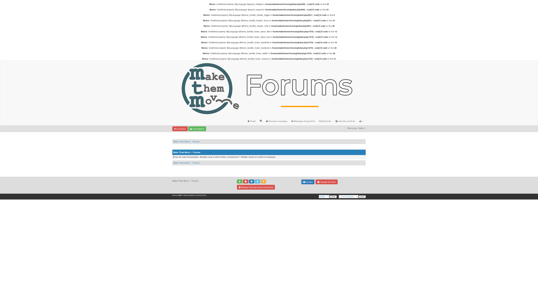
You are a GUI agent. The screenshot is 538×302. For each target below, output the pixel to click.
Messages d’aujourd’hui (304, 121)
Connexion (181, 128)
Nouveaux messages (277, 121)
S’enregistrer (198, 128)
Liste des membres (346, 121)
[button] (361, 121)
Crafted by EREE (188, 195)
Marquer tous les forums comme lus (257, 187)
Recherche (326, 121)
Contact (309, 182)
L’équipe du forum (327, 182)
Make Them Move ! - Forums (186, 141)
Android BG (202, 195)
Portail (252, 121)
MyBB (180, 195)
